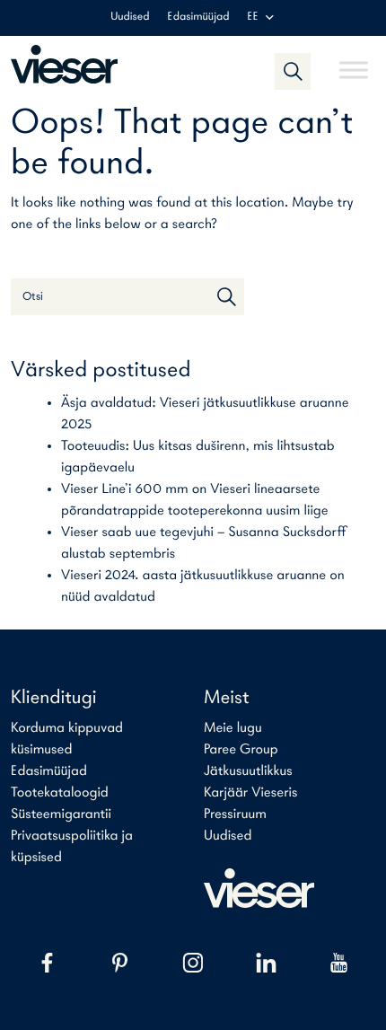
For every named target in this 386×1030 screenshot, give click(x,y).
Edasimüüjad (199, 17)
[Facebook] (47, 963)
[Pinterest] (119, 963)
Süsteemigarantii (61, 814)
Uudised (129, 17)
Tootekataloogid (60, 793)
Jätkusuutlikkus (248, 771)
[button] (293, 71)
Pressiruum (235, 814)
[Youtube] (339, 963)
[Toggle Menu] (353, 62)
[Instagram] (192, 963)
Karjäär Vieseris (251, 793)
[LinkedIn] (266, 963)
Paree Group (241, 750)
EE (252, 17)
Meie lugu (233, 728)
